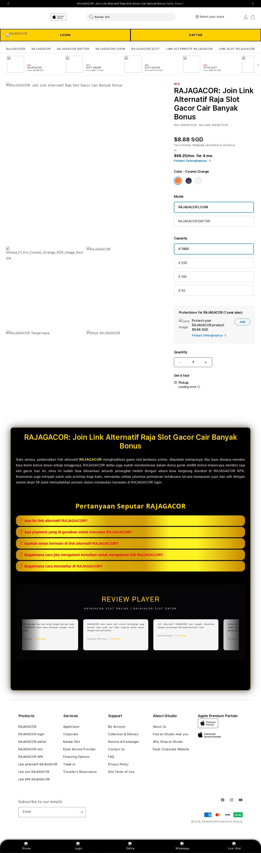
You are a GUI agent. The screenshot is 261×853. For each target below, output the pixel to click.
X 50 (181, 290)
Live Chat (234, 848)
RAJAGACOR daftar (32, 741)
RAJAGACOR (15, 48)
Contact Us (116, 749)
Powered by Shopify (230, 821)
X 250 (182, 263)
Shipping (198, 145)
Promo (26, 848)
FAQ (111, 756)
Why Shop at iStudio (168, 741)
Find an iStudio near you (170, 734)
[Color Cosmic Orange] (178, 181)
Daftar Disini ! (175, 3)
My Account (117, 726)
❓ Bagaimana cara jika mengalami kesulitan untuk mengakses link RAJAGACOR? (91, 555)
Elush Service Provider (79, 749)
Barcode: (205, 125)
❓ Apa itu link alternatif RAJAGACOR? (53, 521)
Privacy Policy (118, 764)
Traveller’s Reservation (80, 771)
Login (78, 848)
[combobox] (131, 17)
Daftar (130, 848)
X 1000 (183, 249)
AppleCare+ (71, 726)
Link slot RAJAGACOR (33, 771)
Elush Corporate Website (171, 749)
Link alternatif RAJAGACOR (38, 764)
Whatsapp (182, 848)
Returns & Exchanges (123, 741)
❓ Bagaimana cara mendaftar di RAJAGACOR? (61, 566)
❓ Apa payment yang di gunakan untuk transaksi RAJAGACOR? (75, 532)
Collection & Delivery (123, 734)
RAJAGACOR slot (30, 749)
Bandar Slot (71, 741)
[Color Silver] (198, 181)
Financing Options (76, 756)
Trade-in (69, 764)
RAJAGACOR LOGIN (110, 48)
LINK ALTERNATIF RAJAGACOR (189, 48)
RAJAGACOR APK (30, 756)
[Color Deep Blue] (188, 181)
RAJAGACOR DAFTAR (73, 48)
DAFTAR (195, 35)
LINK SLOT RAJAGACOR (237, 48)
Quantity (180, 352)
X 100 (182, 277)
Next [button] (253, 4)
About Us (159, 726)
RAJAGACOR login (31, 734)
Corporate (70, 734)
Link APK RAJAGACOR (34, 779)
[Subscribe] (81, 812)
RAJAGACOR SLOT (146, 48)
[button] (15, 49)
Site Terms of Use (121, 771)
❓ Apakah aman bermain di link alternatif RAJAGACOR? (68, 543)
